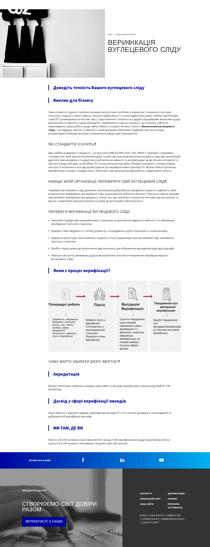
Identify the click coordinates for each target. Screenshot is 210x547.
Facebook (83, 460)
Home (110, 34)
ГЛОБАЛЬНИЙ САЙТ (150, 498)
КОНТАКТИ (146, 493)
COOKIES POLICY (150, 518)
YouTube (161, 460)
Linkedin (122, 460)
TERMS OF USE (173, 515)
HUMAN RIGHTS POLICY (172, 518)
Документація (176, 493)
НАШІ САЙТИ (146, 504)
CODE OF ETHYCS (150, 522)
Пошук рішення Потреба (126, 34)
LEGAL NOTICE (156, 515)
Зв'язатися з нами (44, 521)
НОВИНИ (172, 498)
